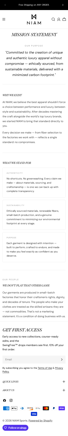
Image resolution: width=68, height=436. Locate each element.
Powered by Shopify (40, 420)
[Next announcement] (63, 5)
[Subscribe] (61, 359)
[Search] (53, 19)
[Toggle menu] (3, 19)
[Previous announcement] (5, 5)
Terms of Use (45, 367)
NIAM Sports (19, 420)
